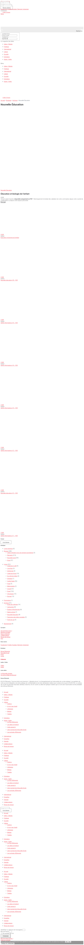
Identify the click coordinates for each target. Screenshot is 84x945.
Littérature (10, 709)
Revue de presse (5, 637)
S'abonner (3, 659)
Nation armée (11, 612)
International (7, 49)
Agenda (6, 741)
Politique (6, 47)
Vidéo (2, 665)
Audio (2, 667)
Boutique (8, 100)
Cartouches (10, 607)
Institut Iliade (11, 581)
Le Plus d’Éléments (12, 722)
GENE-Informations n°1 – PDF (9, 536)
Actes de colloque (12, 604)
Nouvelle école (11, 558)
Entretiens (7, 57)
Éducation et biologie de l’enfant (10, 237)
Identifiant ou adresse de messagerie (11, 930)
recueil (9, 589)
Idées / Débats (8, 44)
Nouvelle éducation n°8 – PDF (9, 280)
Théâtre (9, 714)
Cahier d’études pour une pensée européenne (20, 553)
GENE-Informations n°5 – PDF (9, 323)
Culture (6, 52)
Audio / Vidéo (8, 59)
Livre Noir (10, 568)
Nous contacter (5, 634)
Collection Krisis (11, 573)
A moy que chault (12, 706)
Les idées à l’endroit (13, 724)
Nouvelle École (5, 653)
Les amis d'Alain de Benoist (8, 675)
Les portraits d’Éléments (14, 732)
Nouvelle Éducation (6, 190)
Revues (6, 551)
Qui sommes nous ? (6, 631)
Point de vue (10, 619)
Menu (2, 14)
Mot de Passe (5, 931)
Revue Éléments (5, 651)
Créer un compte (5, 940)
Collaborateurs (5, 635)
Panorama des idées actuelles (16, 617)
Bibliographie (11, 586)
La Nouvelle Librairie (6, 673)
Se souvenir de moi (8, 933)
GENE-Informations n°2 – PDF (9, 450)
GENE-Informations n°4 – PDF (9, 365)
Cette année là (11, 727)
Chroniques (10, 594)
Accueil (3, 100)
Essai (8, 591)
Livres (5, 564)
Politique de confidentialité (7, 943)
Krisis (8, 560)
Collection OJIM (11, 566)
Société (6, 54)
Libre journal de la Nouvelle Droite (16, 729)
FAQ (2, 638)
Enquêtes (6, 739)
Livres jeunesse (8, 548)
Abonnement (7, 624)
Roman (9, 596)
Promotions (7, 600)
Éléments (10, 555)
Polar (8, 583)
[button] (42, 63)
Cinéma (9, 704)
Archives (15, 100)
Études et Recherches (13, 609)
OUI (66, 941)
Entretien (9, 578)
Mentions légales (5, 632)
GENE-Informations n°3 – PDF (9, 408)
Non (70, 941)
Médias (9, 711)
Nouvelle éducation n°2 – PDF (9, 493)
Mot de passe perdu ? (7, 938)
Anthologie (10, 571)
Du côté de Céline (12, 576)
